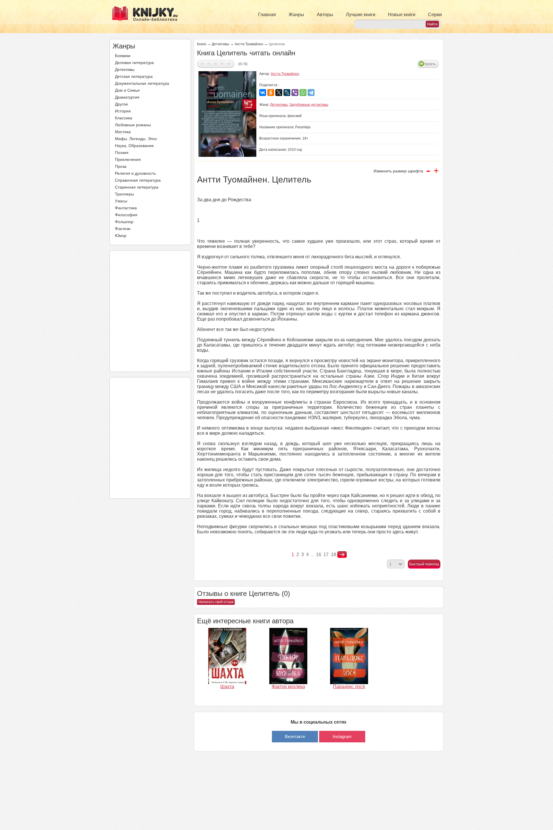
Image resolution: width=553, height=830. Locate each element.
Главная (267, 14)
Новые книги (401, 14)
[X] (278, 92)
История (123, 111)
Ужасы (121, 201)
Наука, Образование (134, 145)
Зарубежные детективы (308, 105)
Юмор (120, 235)
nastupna (342, 554)
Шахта (227, 686)
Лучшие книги (360, 14)
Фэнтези (122, 228)
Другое (121, 104)
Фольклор (124, 221)
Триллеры (124, 194)
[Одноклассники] (270, 92)
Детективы (125, 69)
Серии (435, 14)
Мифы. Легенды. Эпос (136, 138)
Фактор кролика (288, 686)
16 (318, 554)
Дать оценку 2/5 (209, 63)
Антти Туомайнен (249, 44)
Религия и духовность (135, 173)
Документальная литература (142, 83)
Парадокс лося (349, 686)
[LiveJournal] (286, 92)
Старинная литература (136, 187)
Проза (120, 166)
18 (333, 554)
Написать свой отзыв (215, 602)
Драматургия (127, 97)
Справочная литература (138, 180)
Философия (126, 214)
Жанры (296, 14)
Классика (123, 118)
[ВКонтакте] (262, 92)
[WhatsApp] (303, 92)
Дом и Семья (127, 90)
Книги (201, 44)
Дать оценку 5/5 (228, 63)
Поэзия (121, 152)
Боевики (122, 55)
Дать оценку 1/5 (202, 63)
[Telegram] (311, 92)
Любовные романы (133, 125)
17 (326, 554)
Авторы (325, 14)
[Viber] (294, 92)
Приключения (128, 159)
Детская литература (134, 76)
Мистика (123, 131)
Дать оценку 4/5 (222, 63)
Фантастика (126, 208)
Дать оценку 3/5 (215, 63)
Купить (430, 64)
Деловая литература (134, 62)
